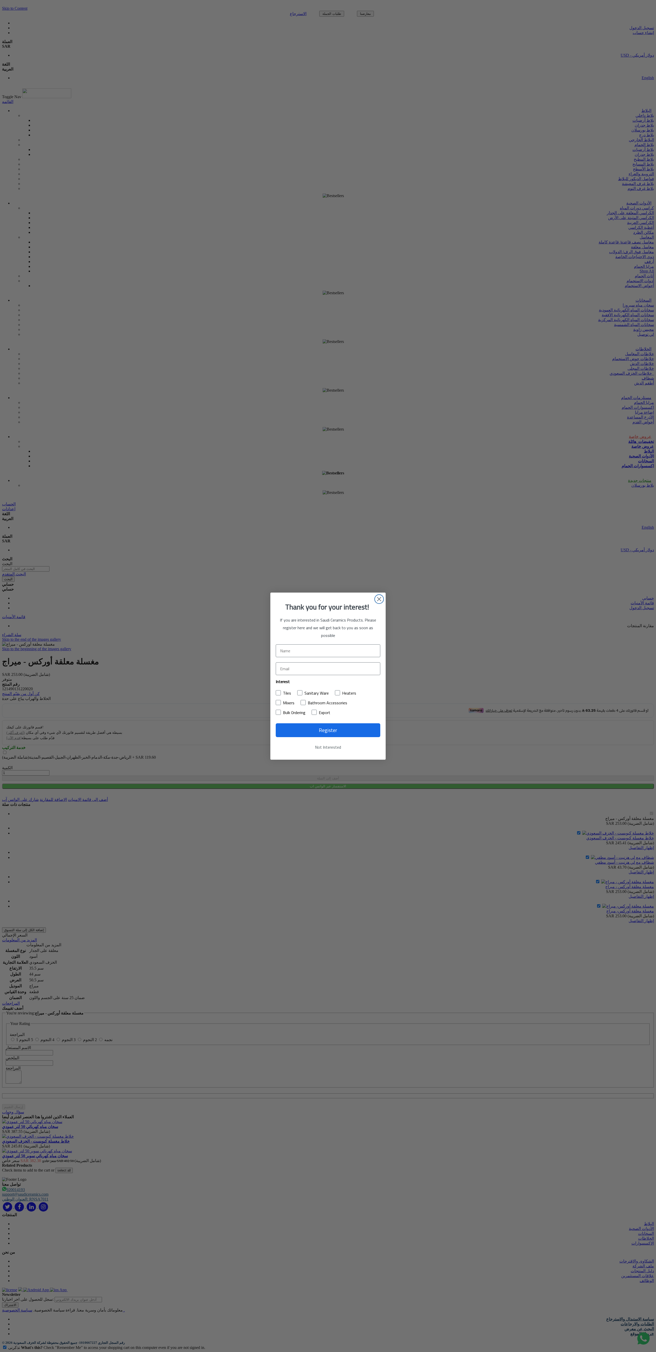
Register (328, 730)
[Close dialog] (379, 599)
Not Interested (328, 747)
